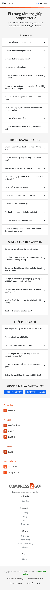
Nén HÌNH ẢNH (13, 425)
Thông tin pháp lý (16, 583)
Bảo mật (25, 547)
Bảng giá (25, 559)
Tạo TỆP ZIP (12, 467)
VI (38, 583)
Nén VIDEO (11, 410)
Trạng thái (25, 524)
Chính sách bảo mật (35, 578)
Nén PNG (11, 437)
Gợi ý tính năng (36, 392)
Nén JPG (10, 431)
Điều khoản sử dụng (15, 578)
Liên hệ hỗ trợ (13, 392)
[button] (11, 3)
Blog (25, 516)
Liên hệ (30, 583)
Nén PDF (10, 452)
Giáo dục (25, 501)
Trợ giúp (25, 513)
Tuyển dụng (25, 539)
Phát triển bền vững (25, 543)
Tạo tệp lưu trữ (13, 472)
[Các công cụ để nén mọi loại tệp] (5, 3)
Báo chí (25, 520)
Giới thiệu (25, 536)
